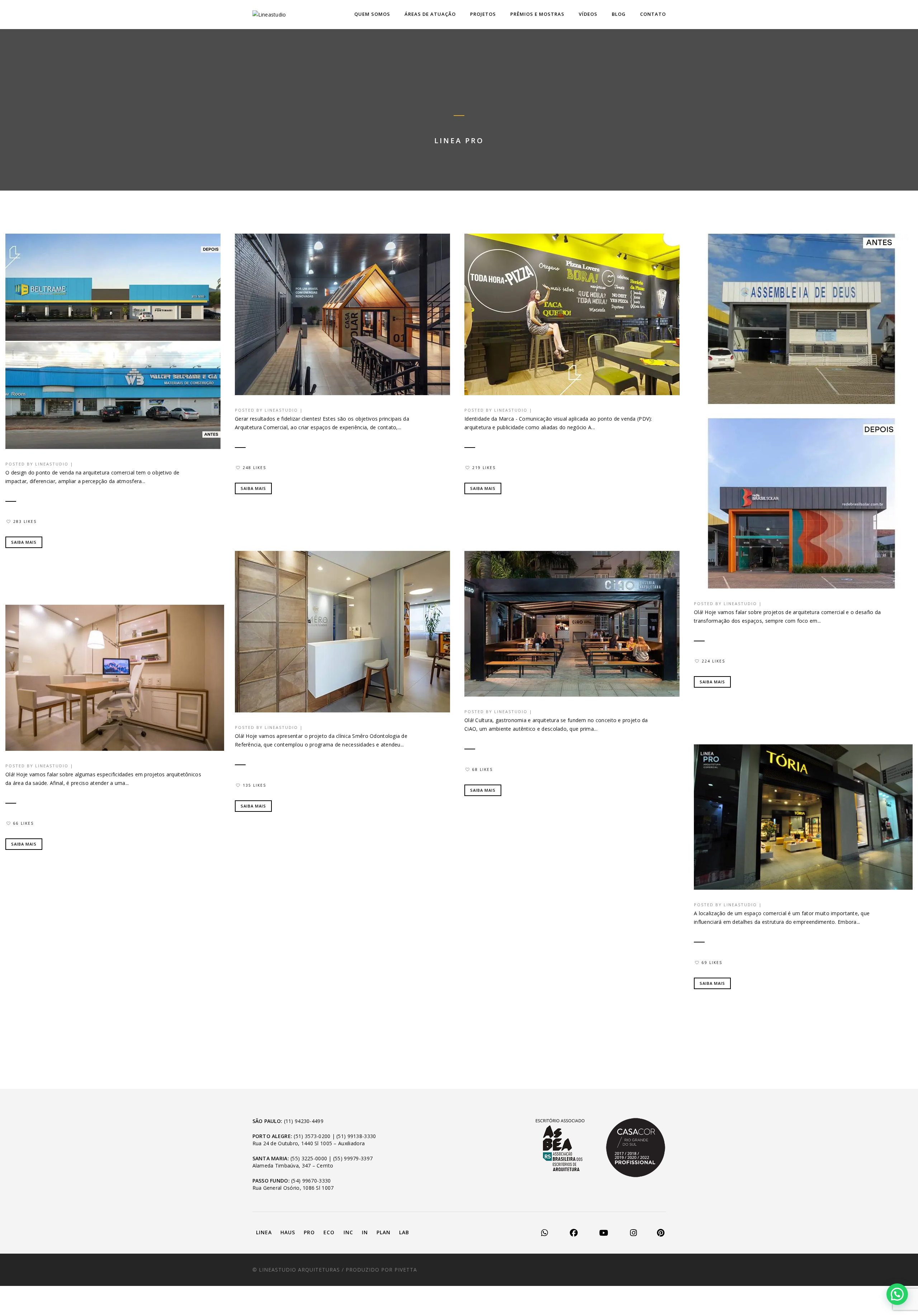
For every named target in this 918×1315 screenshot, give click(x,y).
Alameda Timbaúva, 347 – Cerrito (292, 1165)
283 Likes (25, 521)
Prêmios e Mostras (537, 14)
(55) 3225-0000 (308, 1158)
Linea (264, 1232)
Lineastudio (51, 464)
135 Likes (254, 785)
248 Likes (254, 467)
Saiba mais (24, 542)
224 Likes (713, 661)
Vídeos (588, 14)
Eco (329, 1232)
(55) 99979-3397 (353, 1158)
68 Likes (482, 769)
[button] (897, 1294)
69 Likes (712, 962)
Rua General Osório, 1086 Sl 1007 (293, 1187)
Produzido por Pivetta (381, 1269)
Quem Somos (372, 14)
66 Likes (23, 823)
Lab (404, 1232)
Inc (348, 1232)
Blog (619, 14)
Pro (309, 1232)
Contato (653, 14)
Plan (384, 1232)
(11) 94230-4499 (303, 1121)
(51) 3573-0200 (312, 1136)
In (365, 1232)
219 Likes (484, 467)
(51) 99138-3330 (356, 1136)
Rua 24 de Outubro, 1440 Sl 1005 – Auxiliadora (308, 1143)
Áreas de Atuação (430, 14)
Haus (287, 1232)
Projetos (483, 14)
